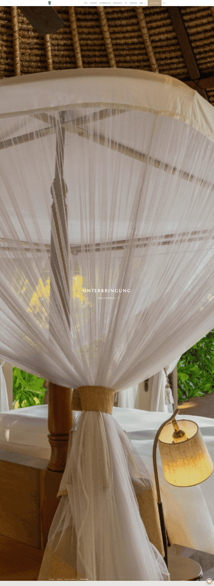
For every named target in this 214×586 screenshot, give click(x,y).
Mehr (141, 3)
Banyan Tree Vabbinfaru (71, 579)
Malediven (59, 579)
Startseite (51, 579)
